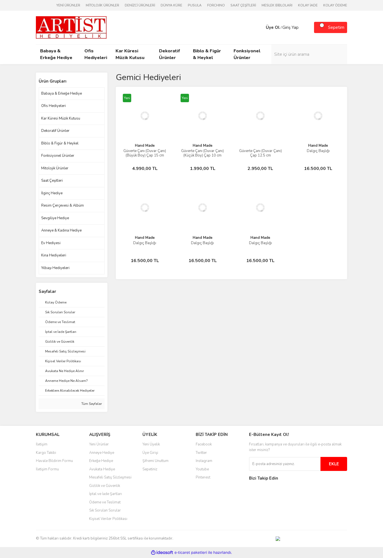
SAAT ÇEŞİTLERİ (243, 5)
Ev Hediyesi (51, 243)
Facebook (204, 444)
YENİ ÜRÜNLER (68, 5)
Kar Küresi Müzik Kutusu (60, 118)
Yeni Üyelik (151, 444)
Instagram (204, 460)
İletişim (41, 444)
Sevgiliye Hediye (55, 218)
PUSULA (195, 5)
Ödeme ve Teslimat (105, 502)
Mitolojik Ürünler (54, 168)
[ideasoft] (162, 552)
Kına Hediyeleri (53, 255)
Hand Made (145, 145)
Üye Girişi (150, 452)
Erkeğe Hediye (101, 460)
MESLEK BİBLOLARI (277, 5)
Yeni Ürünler (99, 444)
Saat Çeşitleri (52, 180)
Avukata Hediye (102, 469)
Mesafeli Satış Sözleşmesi (110, 477)
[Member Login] (260, 27)
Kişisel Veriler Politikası (108, 518)
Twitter (201, 452)
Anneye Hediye (101, 452)
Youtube (202, 469)
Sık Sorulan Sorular (105, 510)
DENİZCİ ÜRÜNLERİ (140, 5)
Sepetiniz (149, 469)
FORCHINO (216, 5)
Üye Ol (273, 27)
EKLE (334, 464)
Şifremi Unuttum (155, 460)
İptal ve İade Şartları (105, 493)
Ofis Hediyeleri (53, 105)
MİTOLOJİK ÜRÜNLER (102, 5)
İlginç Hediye (52, 193)
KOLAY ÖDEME (335, 5)
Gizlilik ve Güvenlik (104, 485)
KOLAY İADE (308, 5)
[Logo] (71, 27)
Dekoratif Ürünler (55, 130)
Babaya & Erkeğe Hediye (61, 93)
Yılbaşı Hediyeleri (55, 267)
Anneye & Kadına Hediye (61, 230)
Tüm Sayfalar (91, 403)
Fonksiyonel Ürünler (57, 155)
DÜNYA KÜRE (171, 5)
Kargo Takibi (46, 452)
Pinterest (203, 477)
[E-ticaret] (190, 552)
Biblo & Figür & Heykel (60, 143)
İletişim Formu (47, 469)
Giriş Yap (290, 27)
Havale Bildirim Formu (54, 460)
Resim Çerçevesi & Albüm (62, 205)
